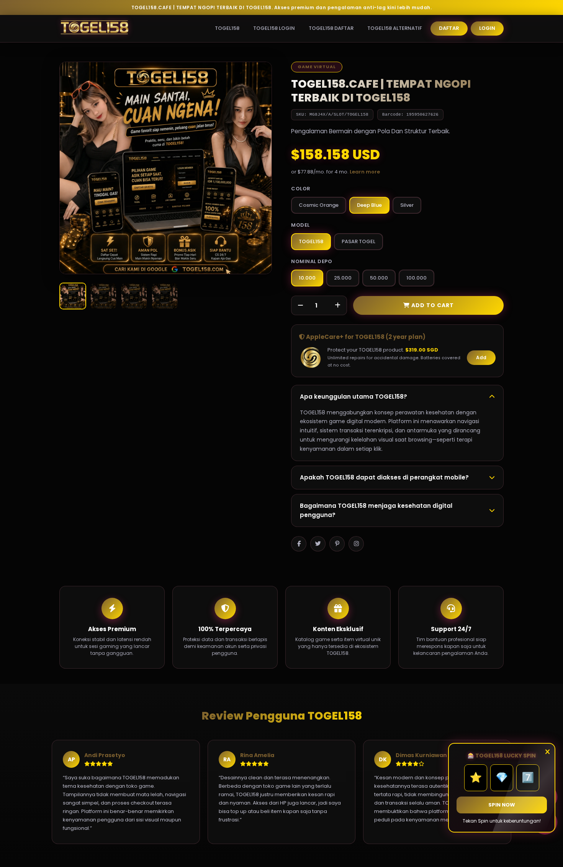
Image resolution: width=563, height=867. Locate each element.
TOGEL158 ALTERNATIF (394, 28)
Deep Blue (369, 205)
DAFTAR (449, 28)
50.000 (379, 277)
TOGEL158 (227, 28)
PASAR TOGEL (358, 241)
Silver (407, 205)
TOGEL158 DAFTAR (331, 28)
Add (481, 357)
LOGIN (487, 28)
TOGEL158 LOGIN (274, 28)
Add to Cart (432, 305)
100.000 (416, 277)
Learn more (365, 171)
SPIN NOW (501, 804)
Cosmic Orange (319, 205)
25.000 (343, 277)
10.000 (307, 277)
